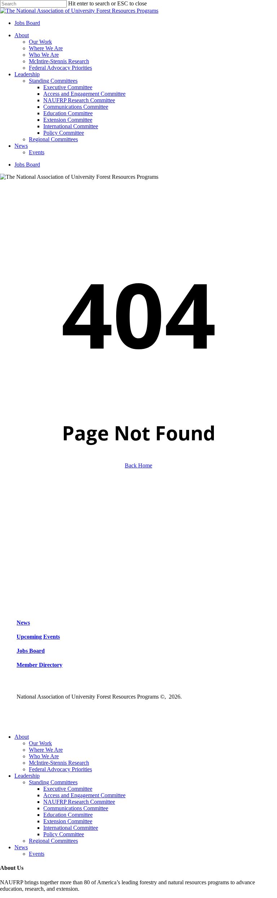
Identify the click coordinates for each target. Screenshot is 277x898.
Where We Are (46, 750)
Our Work (40, 743)
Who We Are (44, 756)
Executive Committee (67, 789)
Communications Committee (75, 808)
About (21, 737)
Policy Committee (63, 834)
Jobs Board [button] (31, 651)
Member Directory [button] (39, 665)
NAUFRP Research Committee (79, 802)
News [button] (23, 622)
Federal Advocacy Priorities (60, 769)
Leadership (27, 776)
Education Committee (68, 815)
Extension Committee (67, 821)
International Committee (70, 828)
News (21, 847)
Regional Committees (53, 841)
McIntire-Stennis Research (59, 763)
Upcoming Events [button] (38, 637)
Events (36, 854)
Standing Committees (53, 782)
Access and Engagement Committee (84, 795)
